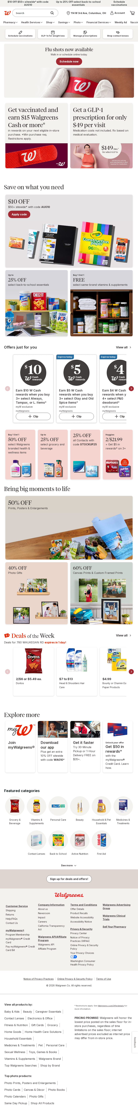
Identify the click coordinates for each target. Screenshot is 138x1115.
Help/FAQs (12, 918)
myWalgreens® (15, 930)
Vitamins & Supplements (19, 1058)
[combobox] (31, 13)
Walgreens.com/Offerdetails (111, 1006)
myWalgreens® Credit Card (18, 940)
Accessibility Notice (81, 921)
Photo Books (56, 1089)
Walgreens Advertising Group (116, 906)
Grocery (52, 1025)
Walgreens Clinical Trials (114, 917)
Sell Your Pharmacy (114, 926)
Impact (41, 917)
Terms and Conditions (83, 904)
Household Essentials (18, 1038)
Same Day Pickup (15, 1103)
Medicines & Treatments (19, 1045)
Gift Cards (37, 1025)
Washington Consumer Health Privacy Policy (82, 963)
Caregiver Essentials (48, 1011)
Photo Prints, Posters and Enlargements (30, 1083)
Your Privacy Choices (82, 953)
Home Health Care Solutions (43, 1032)
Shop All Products (42, 1103)
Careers (42, 921)
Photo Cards (12, 1089)
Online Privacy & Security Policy (84, 947)
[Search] (54, 12)
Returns (10, 914)
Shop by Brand (50, 1065)
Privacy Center (78, 933)
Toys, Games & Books (43, 1052)
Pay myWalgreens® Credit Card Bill (20, 948)
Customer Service (17, 906)
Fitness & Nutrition (16, 1025)
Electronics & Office (40, 1018)
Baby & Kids (12, 1011)
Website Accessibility (82, 917)
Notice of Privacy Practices (39, 978)
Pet (40, 1045)
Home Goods (12, 1032)
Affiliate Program (47, 948)
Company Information (51, 904)
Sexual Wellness (14, 1052)
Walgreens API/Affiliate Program (52, 938)
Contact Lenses (14, 1018)
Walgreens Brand (50, 1058)
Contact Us (12, 923)
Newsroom (44, 913)
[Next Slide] (131, 388)
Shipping (10, 910)
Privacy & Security (81, 929)
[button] (117, 12)
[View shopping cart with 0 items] (132, 12)
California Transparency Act (51, 927)
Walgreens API (46, 944)
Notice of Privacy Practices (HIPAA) (80, 939)
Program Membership (18, 934)
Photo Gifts (36, 1096)
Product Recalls (79, 913)
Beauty (27, 1011)
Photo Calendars (15, 1096)
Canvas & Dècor (34, 1089)
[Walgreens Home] (7, 13)
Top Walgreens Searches (20, 1065)
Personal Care (55, 1045)
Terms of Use (103, 978)
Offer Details (77, 909)
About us (43, 909)
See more (67, 865)
